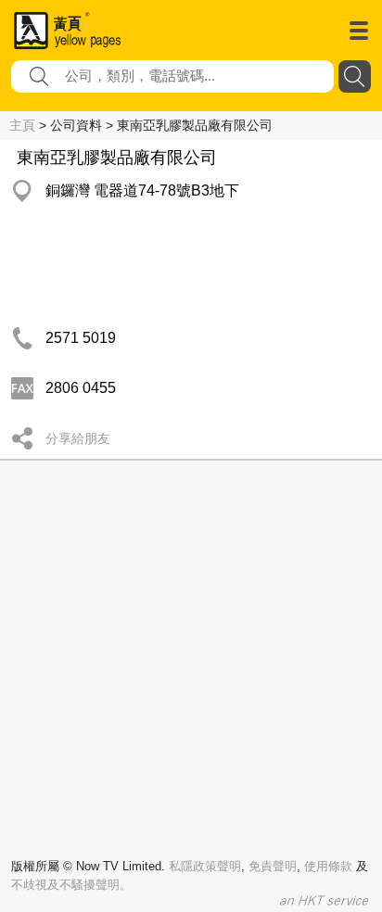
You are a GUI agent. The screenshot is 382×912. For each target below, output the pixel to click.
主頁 (22, 125)
